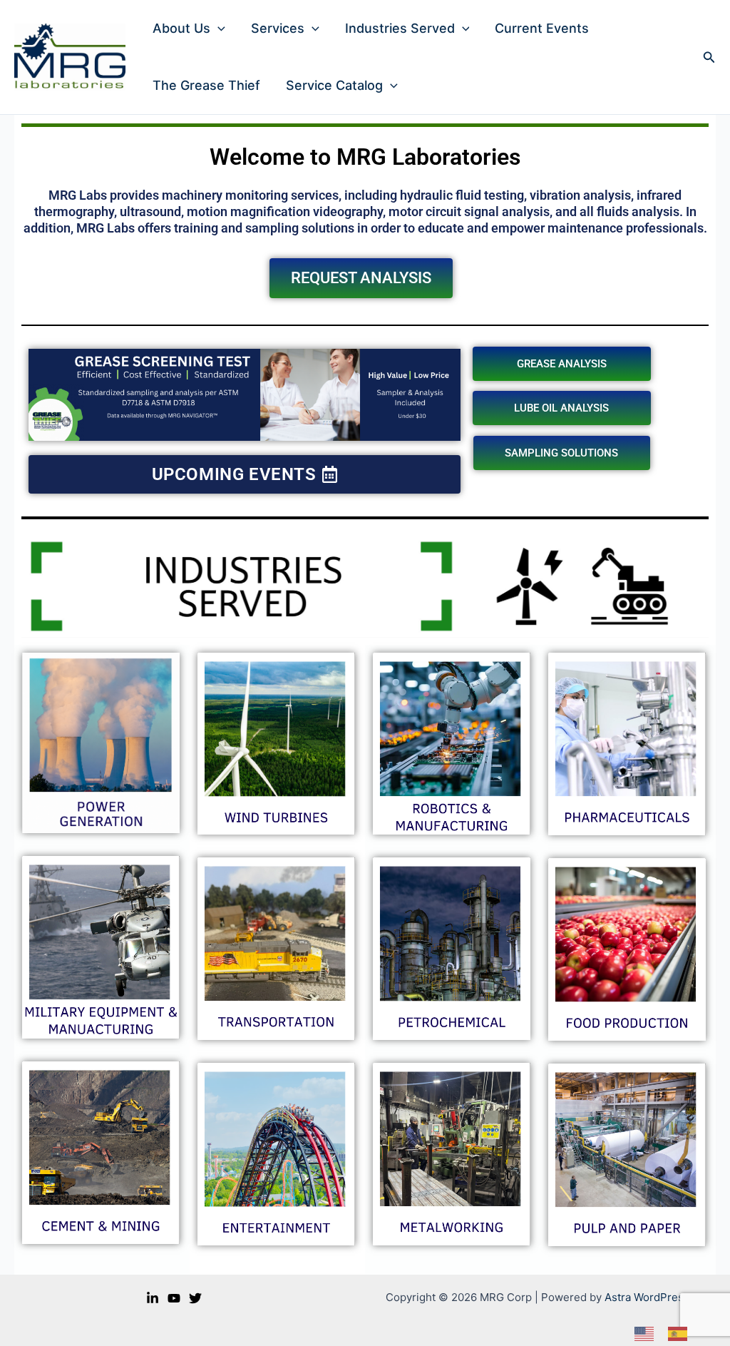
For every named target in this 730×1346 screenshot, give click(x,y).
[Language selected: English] (667, 1333)
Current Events (542, 28)
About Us (181, 28)
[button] (217, 28)
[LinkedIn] (152, 1298)
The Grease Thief (206, 85)
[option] (681, 1334)
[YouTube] (174, 1298)
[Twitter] (195, 1298)
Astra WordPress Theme (666, 1297)
